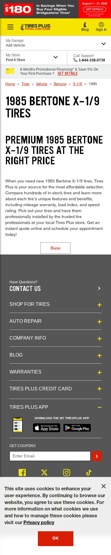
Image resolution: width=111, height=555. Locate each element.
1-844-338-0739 (92, 60)
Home (10, 83)
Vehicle (41, 83)
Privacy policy (38, 523)
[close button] (104, 486)
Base (55, 247)
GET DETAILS (68, 73)
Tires (25, 83)
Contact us (25, 288)
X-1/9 (77, 83)
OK (55, 539)
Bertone (60, 83)
